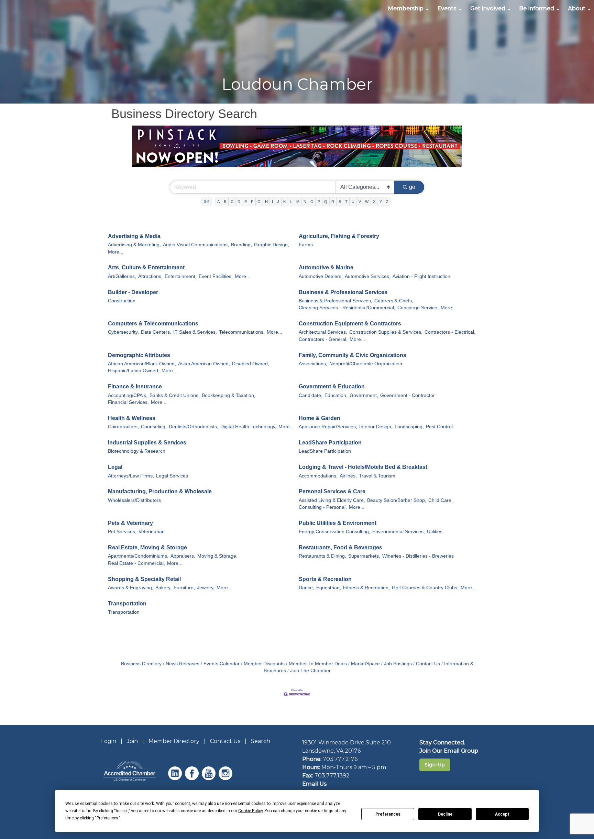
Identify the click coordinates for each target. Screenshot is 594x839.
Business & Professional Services (343, 292)
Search (260, 741)
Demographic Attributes (139, 355)
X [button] (374, 202)
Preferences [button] (107, 818)
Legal (115, 467)
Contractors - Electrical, (450, 332)
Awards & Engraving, (130, 587)
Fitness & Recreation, (366, 587)
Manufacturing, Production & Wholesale (160, 491)
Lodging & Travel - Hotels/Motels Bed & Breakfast (363, 467)
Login (108, 741)
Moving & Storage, (217, 556)
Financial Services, (128, 402)
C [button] (232, 202)
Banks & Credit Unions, (175, 395)
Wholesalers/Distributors (134, 500)
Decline (445, 814)
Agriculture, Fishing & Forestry (339, 236)
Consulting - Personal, (323, 507)
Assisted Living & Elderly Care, (332, 500)
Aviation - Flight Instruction (421, 276)
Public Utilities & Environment (337, 523)
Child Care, (440, 500)
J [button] (278, 202)
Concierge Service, (418, 307)
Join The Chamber (310, 670)
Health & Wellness (131, 418)
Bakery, (163, 587)
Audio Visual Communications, (196, 244)
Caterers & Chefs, (393, 300)
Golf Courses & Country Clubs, (425, 587)
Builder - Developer (133, 292)
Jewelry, (205, 587)
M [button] (297, 202)
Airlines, (348, 475)
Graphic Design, (271, 244)
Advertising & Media (134, 236)
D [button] (239, 202)
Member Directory (173, 741)
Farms (306, 244)
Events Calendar (222, 663)
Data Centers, (156, 332)
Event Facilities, (216, 276)
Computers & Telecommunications (153, 323)
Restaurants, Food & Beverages (340, 547)
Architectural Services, (323, 332)
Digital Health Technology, (248, 426)
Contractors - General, (323, 339)
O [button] (312, 202)
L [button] (291, 202)
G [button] (259, 202)
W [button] (366, 202)
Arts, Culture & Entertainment (146, 267)
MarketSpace (365, 663)
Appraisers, (182, 556)
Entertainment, (181, 276)
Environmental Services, (398, 531)
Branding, (241, 244)
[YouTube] (209, 778)
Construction (121, 300)
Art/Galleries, (122, 276)
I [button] (272, 202)
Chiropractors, (123, 426)
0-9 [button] (206, 202)
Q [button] (325, 202)
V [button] (360, 202)
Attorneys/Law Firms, (131, 475)
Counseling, (154, 426)
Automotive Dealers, (321, 276)
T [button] (346, 202)
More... (115, 252)
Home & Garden (319, 418)
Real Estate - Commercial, (136, 563)
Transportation (127, 603)
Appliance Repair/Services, (328, 426)
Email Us (314, 784)
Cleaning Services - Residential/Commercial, (347, 307)
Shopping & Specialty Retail (144, 579)
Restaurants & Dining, (322, 556)
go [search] (412, 187)
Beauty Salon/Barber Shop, (396, 500)
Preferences (387, 814)
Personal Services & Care (332, 491)
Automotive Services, (367, 276)
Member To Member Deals (318, 663)
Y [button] (381, 202)
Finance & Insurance (135, 386)
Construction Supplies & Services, (385, 332)
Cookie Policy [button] (250, 810)
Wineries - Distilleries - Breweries (418, 556)
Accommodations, (318, 475)
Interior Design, (376, 426)
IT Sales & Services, (195, 332)
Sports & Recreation (325, 579)
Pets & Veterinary (130, 523)
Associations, (313, 363)
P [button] (319, 202)
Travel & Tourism (377, 475)
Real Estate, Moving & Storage (147, 547)
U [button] (353, 202)
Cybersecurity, (123, 332)
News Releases (182, 663)
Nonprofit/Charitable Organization (365, 363)
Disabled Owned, (250, 363)
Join (132, 741)
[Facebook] (192, 778)
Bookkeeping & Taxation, (228, 395)
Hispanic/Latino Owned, (134, 370)
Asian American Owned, (204, 363)
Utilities (434, 531)
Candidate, (310, 395)
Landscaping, (409, 426)
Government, (364, 395)
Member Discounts (264, 663)
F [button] (252, 202)
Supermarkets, (364, 556)
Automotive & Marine (326, 267)
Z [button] (387, 202)
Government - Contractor (407, 395)
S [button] (340, 202)
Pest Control (439, 426)
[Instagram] (226, 778)
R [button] (332, 202)
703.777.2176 (340, 759)
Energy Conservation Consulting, (334, 531)
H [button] (266, 202)
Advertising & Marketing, (134, 244)
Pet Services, (122, 531)
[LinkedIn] (176, 778)
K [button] (284, 202)
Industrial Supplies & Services (147, 442)
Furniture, (184, 587)
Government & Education (332, 386)
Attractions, (150, 276)
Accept (502, 814)
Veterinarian (152, 531)
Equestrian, (328, 587)
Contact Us (428, 663)
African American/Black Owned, (142, 363)
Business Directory (141, 663)
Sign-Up (435, 765)
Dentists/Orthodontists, (193, 426)
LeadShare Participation (330, 442)
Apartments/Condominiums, (138, 556)
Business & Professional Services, (335, 300)
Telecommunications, (242, 332)
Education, (336, 395)
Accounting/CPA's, (127, 395)
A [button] (218, 202)
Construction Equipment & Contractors (350, 323)
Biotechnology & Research (136, 451)
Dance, (306, 587)
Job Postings (398, 663)
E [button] (245, 202)
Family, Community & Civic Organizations (352, 355)
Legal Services (172, 475)
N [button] (305, 202)
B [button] (225, 202)
